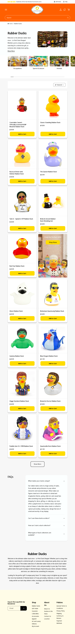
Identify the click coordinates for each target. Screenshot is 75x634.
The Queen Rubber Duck (48, 172)
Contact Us (47, 616)
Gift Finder (58, 1)
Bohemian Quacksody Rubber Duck (52, 311)
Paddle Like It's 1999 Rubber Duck (21, 446)
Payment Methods (59, 622)
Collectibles (35, 614)
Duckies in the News (48, 612)
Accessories (35, 616)
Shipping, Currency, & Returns (60, 615)
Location (46, 619)
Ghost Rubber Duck (16, 311)
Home (11, 23)
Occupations (17, 68)
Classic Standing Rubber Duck (50, 122)
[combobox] (37, 17)
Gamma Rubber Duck (17, 356)
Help (66, 1)
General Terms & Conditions (62, 607)
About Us (47, 609)
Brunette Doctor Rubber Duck (50, 401)
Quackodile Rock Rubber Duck (50, 446)
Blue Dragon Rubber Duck (49, 356)
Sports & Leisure (38, 68)
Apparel (34, 619)
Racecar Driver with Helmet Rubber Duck (17, 173)
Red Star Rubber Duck (17, 266)
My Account (35, 626)
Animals (59, 68)
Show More (11, 51)
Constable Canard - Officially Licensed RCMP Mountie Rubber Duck (18, 124)
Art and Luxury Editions (36, 622)
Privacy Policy (61, 611)
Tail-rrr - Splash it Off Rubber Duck (21, 219)
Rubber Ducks (18, 23)
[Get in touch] (65, 10)
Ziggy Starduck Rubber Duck (19, 401)
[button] (6, 10)
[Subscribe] (23, 608)
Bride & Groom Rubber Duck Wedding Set (48, 220)
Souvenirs (35, 611)
